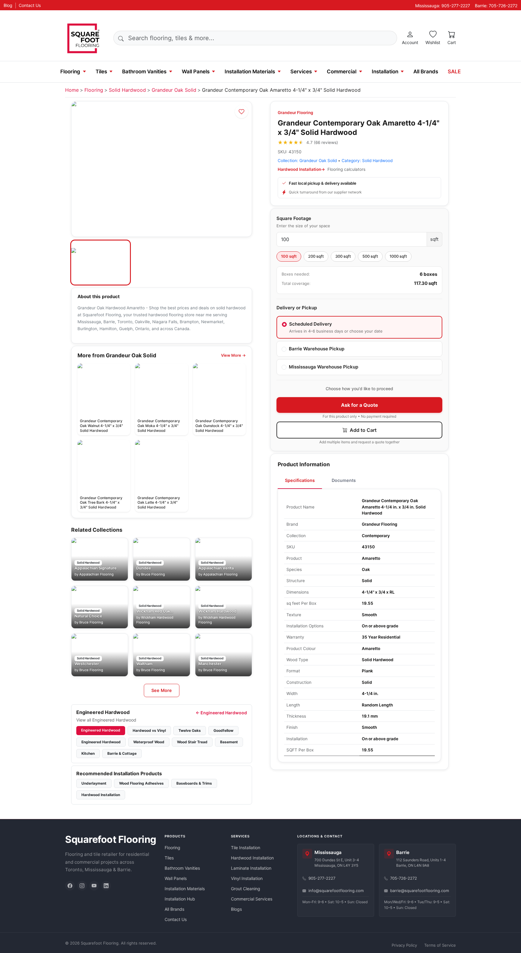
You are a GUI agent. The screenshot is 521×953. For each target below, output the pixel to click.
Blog (8, 5)
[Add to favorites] (241, 111)
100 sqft (289, 256)
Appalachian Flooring (96, 574)
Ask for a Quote (359, 405)
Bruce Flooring (153, 574)
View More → (233, 355)
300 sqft (343, 256)
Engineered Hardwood (100, 730)
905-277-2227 (321, 878)
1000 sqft (398, 256)
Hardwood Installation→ (301, 169)
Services (301, 72)
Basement (229, 742)
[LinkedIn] (106, 886)
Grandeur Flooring (295, 112)
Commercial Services (251, 898)
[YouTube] (94, 886)
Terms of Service (440, 945)
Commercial (341, 72)
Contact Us (30, 5)
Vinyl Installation (247, 878)
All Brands (425, 72)
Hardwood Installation (100, 794)
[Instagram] (82, 886)
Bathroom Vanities (144, 72)
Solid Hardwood (127, 90)
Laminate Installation (251, 868)
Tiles (101, 72)
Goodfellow (223, 730)
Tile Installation (245, 847)
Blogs (236, 909)
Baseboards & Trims (194, 783)
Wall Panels (196, 72)
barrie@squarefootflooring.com (419, 890)
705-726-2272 (403, 878)
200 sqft (316, 256)
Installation (385, 72)
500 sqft (370, 256)
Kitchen (88, 753)
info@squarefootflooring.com (336, 890)
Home (72, 90)
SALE (454, 72)
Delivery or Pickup (296, 308)
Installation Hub (180, 898)
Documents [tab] (344, 480)
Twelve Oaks (189, 730)
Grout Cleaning (245, 888)
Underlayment (93, 783)
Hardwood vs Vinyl (149, 730)
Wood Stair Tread (192, 742)
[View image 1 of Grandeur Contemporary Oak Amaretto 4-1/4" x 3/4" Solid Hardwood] (100, 263)
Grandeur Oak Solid (174, 90)
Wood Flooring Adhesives (141, 783)
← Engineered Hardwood (221, 712)
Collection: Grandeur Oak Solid (307, 160)
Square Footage (293, 218)
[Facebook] (70, 886)
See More (161, 690)
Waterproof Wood (148, 742)
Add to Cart (363, 430)
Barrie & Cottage (122, 753)
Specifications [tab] (300, 480)
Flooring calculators (346, 169)
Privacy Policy (404, 945)
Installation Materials (250, 72)
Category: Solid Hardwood (367, 160)
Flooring (70, 72)
